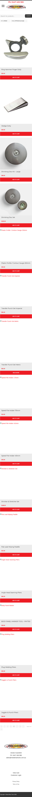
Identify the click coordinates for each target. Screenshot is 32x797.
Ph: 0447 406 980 (16, 2)
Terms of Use (16, 784)
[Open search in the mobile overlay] (16, 16)
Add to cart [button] (16, 77)
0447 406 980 (17, 755)
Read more (16, 372)
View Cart (16, 773)
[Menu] (2, 6)
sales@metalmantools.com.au (16, 757)
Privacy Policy (16, 781)
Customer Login (16, 775)
